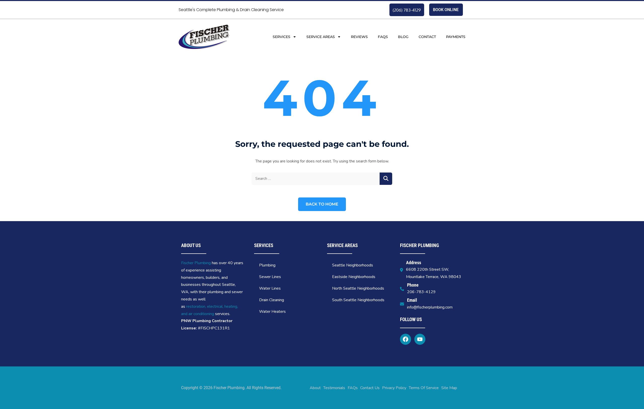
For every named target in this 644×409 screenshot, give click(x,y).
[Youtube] (419, 339)
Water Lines (270, 288)
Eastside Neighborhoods (353, 277)
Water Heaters (272, 311)
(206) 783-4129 (407, 10)
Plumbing (267, 265)
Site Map (449, 388)
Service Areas (320, 37)
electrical (215, 306)
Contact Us (370, 388)
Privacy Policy (394, 388)
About (315, 388)
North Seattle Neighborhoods (358, 288)
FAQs (383, 37)
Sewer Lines (270, 277)
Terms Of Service (424, 388)
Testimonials (334, 388)
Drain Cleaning (271, 300)
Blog (403, 37)
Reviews (359, 37)
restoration (195, 306)
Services (281, 37)
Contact (427, 37)
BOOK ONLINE (446, 9)
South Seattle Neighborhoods (358, 300)
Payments (455, 37)
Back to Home (322, 204)
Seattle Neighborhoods (352, 265)
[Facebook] (405, 339)
